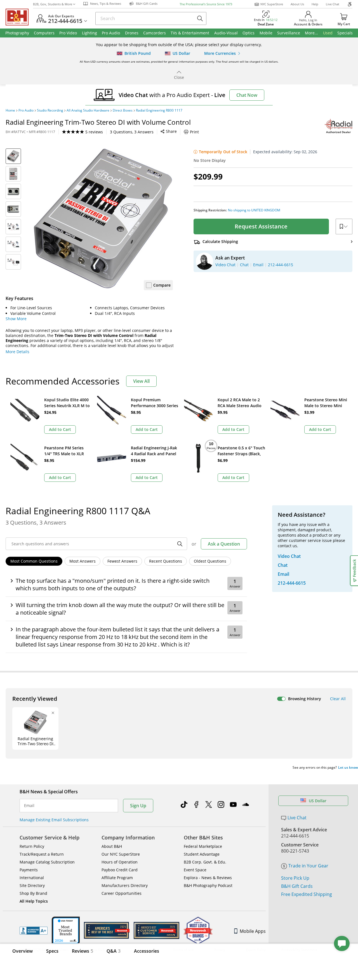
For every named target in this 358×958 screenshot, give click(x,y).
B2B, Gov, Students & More (52, 4)
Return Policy (32, 846)
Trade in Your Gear (308, 866)
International (32, 877)
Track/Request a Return (42, 854)
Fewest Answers (122, 561)
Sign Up (138, 806)
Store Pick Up (295, 878)
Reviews (82, 951)
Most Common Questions (34, 561)
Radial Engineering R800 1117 (159, 110)
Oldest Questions (210, 561)
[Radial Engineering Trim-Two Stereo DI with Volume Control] (103, 218)
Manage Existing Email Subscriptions (54, 819)
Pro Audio (26, 110)
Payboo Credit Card (120, 869)
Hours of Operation (120, 862)
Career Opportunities (122, 893)
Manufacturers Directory (125, 885)
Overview (22, 951)
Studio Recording (50, 110)
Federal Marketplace (203, 846)
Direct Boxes (123, 110)
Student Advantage (202, 854)
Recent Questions (165, 561)
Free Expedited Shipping (306, 894)
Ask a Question (224, 544)
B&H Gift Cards (297, 886)
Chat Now (246, 95)
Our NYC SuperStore (121, 854)
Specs (52, 951)
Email (29, 806)
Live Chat (332, 4)
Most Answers (82, 561)
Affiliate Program (117, 877)
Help (315, 4)
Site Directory (32, 885)
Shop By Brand (33, 893)
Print (194, 132)
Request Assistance (261, 226)
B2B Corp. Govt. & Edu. (205, 862)
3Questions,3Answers (132, 132)
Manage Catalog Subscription (47, 862)
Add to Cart (60, 429)
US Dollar (317, 800)
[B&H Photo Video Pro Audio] (19, 17)
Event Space (195, 869)
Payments (29, 869)
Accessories (146, 951)
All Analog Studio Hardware (88, 110)
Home (10, 110)
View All (141, 381)
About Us (297, 4)
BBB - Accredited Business (34, 930)
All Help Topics (34, 901)
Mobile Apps (253, 931)
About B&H (112, 846)
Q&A (114, 951)
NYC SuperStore (271, 4)
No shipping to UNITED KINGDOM (254, 210)
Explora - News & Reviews (208, 877)
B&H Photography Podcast (208, 885)
